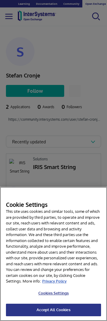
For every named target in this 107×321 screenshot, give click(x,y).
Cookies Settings (53, 293)
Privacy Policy (54, 281)
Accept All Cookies (53, 309)
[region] (53, 254)
